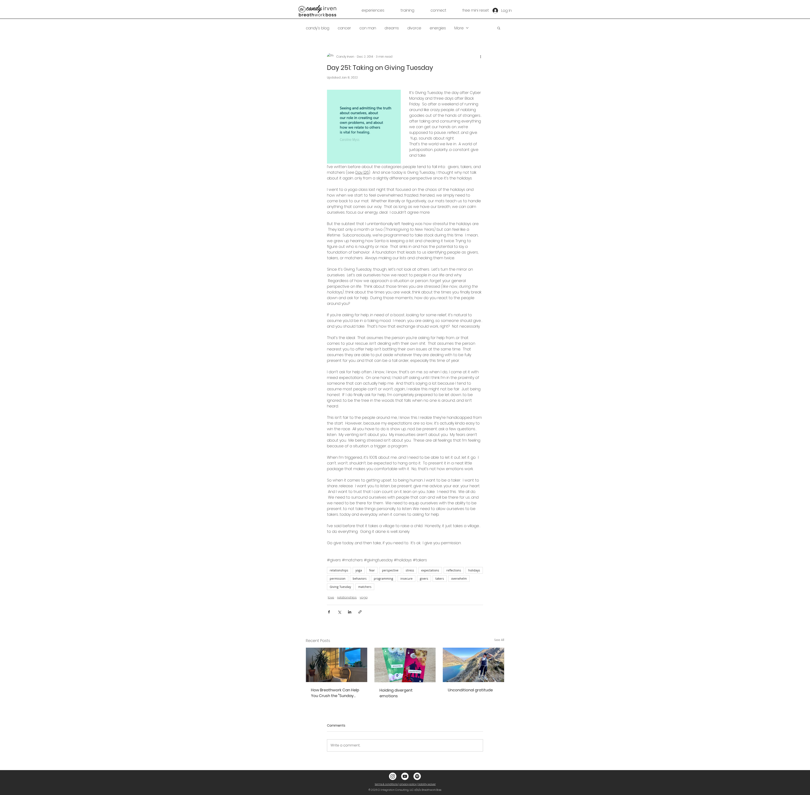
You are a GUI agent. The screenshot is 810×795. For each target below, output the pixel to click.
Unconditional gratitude (470, 690)
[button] (365, 10)
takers (439, 579)
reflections (453, 570)
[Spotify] (417, 776)
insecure (406, 579)
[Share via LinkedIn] (350, 612)
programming (383, 579)
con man (367, 28)
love (331, 597)
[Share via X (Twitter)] (339, 612)
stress (410, 570)
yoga (358, 570)
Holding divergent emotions (396, 693)
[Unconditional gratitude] (473, 665)
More (459, 28)
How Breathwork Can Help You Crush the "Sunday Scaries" (335, 693)
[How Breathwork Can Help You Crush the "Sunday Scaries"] (336, 665)
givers (424, 579)
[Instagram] (392, 776)
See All (499, 640)
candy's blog (317, 28)
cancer (344, 28)
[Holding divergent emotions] (405, 665)
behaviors (360, 579)
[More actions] (480, 56)
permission (338, 579)
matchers (364, 587)
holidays (474, 570)
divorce (414, 28)
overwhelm (459, 579)
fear (372, 570)
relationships (339, 570)
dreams (392, 28)
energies (438, 28)
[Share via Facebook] (329, 612)
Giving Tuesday (340, 587)
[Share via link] (360, 612)
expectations (430, 570)
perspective (390, 570)
